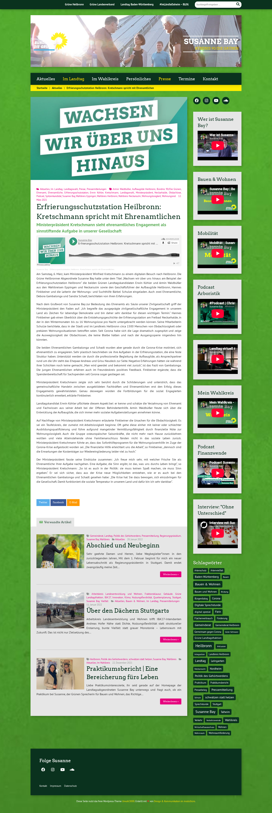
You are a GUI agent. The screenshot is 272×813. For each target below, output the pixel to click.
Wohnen (222, 727)
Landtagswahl (71, 189)
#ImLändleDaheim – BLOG (174, 4)
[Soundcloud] (225, 101)
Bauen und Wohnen (206, 591)
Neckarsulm (200, 668)
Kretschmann (111, 192)
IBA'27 (108, 597)
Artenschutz (200, 570)
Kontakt (210, 79)
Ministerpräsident (144, 192)
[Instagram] (206, 101)
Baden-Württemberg (207, 576)
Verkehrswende (213, 720)
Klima (127, 597)
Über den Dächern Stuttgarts (127, 610)
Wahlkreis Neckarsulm (129, 196)
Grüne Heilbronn (74, 4)
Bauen (226, 577)
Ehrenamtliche (55, 192)
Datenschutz (70, 785)
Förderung (222, 618)
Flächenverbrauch (203, 618)
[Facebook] (197, 101)
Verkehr (198, 720)
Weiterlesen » (171, 574)
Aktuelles (46, 79)
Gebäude (168, 593)
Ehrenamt (41, 192)
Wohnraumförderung (219, 732)
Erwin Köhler (96, 192)
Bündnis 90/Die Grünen (169, 189)
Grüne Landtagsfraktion (208, 638)
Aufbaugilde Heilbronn (144, 189)
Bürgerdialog (201, 598)
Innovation (117, 597)
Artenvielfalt (217, 570)
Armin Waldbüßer (122, 189)
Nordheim (215, 668)
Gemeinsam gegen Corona (207, 631)
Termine (187, 79)
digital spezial (203, 611)
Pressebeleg (200, 689)
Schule (197, 697)
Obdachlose (175, 192)
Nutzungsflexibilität (142, 597)
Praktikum (200, 682)
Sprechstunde (202, 704)
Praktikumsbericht (219, 682)
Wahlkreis (105, 539)
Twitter (43, 502)
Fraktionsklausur (153, 593)
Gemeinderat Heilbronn (227, 625)
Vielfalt (104, 601)
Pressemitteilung (150, 535)
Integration (199, 654)
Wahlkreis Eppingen (86, 196)
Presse (165, 79)
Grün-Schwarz (231, 631)
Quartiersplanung (162, 597)
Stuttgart (176, 597)
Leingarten (217, 661)
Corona (216, 598)
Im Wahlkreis (105, 79)
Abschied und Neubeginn (122, 545)
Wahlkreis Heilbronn (107, 196)
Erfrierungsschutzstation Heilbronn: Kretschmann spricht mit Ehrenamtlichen (82, 269)
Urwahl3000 (128, 801)
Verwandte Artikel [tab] (57, 522)
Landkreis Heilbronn (219, 654)
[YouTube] (216, 101)
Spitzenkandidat (53, 196)
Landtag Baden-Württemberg (137, 4)
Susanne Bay (211, 41)
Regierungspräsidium (170, 535)
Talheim (225, 712)
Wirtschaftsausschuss (204, 727)
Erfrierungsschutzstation (76, 192)
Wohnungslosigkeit (151, 196)
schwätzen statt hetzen (140, 659)
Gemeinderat (96, 535)
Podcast (40, 196)
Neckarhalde (161, 192)
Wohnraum (199, 733)
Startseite (42, 88)
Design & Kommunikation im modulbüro (174, 801)
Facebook (58, 502)
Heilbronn (95, 659)
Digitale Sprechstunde (208, 605)
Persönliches (138, 79)
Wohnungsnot (169, 196)
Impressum (55, 785)
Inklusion (221, 646)
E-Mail (73, 502)
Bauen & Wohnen (135, 601)
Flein (218, 611)
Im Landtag (73, 79)
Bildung (224, 591)
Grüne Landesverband (102, 4)
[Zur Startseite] (50, 49)
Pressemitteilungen (96, 189)
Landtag (108, 535)
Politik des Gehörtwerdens (127, 535)
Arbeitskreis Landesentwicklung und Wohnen (117, 593)
